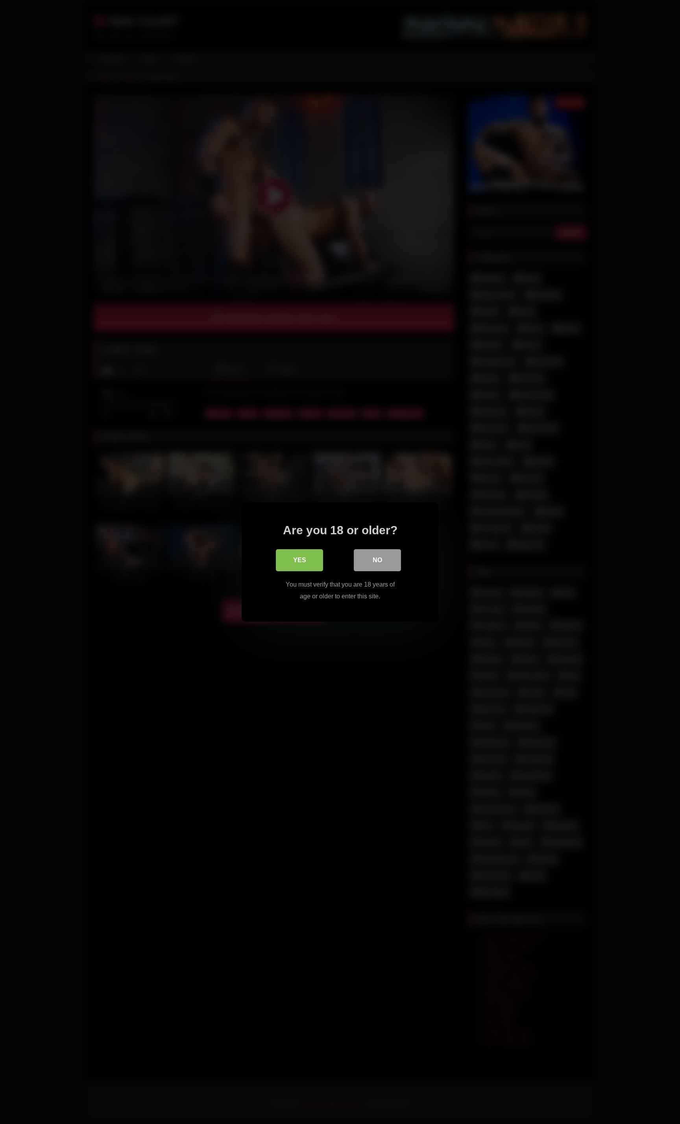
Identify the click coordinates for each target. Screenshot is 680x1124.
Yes (299, 560)
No (377, 560)
